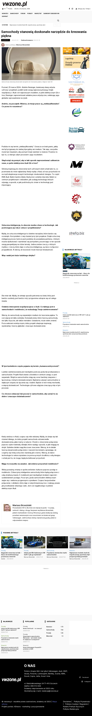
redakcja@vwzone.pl (50, 691)
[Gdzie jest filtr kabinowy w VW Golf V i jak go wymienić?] (34, 542)
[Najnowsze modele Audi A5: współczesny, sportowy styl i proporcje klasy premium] (80, 542)
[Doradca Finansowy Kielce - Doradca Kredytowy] (76, 120)
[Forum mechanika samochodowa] (76, 206)
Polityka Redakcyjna (71, 709)
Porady (65, 271)
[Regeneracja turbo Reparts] (76, 189)
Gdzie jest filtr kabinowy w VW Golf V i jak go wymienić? (76, 315)
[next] (59, 24)
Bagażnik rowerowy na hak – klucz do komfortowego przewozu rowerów (76, 274)
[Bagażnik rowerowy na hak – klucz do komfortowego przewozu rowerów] (76, 261)
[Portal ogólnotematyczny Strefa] (76, 241)
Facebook (85, 677)
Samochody (66, 322)
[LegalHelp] (76, 68)
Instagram (87, 681)
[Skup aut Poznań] (76, 137)
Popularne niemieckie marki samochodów (76, 324)
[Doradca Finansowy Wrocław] (76, 224)
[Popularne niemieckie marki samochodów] (57, 542)
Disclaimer (67, 701)
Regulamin (84, 704)
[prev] (55, 24)
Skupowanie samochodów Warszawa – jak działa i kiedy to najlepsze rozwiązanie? (32, 638)
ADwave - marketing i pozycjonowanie (29, 707)
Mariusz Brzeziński (23, 45)
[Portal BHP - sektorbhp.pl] (76, 85)
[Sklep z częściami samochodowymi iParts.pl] (76, 103)
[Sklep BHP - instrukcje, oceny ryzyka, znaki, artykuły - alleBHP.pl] (76, 54)
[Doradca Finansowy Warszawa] (76, 155)
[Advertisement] (31, 127)
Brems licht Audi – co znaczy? (32, 628)
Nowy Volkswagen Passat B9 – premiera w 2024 (32, 648)
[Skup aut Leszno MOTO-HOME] (76, 172)
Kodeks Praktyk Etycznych (73, 707)
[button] (58, 20)
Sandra (3, 559)
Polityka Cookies (71, 704)
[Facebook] (69, 8)
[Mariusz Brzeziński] (3, 45)
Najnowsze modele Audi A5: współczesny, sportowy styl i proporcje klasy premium (76, 333)
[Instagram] (72, 8)
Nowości (5, 40)
